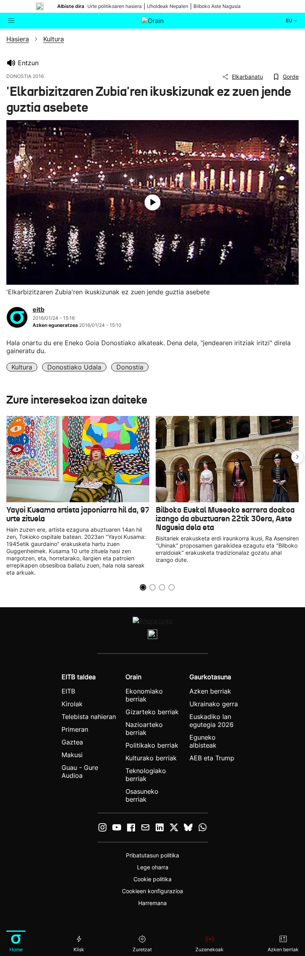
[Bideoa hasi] (152, 202)
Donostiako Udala (74, 367)
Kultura (22, 367)
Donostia (129, 367)
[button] (297, 457)
